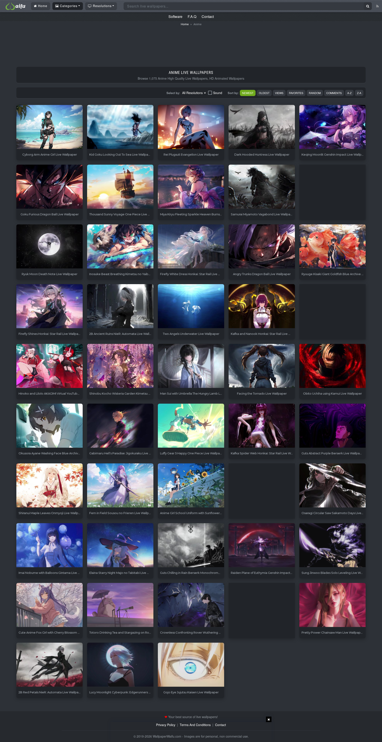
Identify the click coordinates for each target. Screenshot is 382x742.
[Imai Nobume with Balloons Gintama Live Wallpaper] (49, 545)
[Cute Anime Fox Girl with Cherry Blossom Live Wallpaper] (49, 605)
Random (315, 93)
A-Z (349, 93)
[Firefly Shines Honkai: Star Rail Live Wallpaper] (49, 306)
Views (279, 93)
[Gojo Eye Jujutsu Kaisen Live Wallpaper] (191, 665)
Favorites (296, 93)
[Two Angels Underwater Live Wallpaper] (191, 306)
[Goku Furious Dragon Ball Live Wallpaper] (49, 187)
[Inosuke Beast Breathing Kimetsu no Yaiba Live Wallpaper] (120, 246)
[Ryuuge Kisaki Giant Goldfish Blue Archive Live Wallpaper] (332, 246)
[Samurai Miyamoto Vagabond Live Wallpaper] (262, 187)
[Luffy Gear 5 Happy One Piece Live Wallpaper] (191, 426)
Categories (68, 6)
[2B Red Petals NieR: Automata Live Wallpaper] (49, 665)
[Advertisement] (191, 44)
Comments (334, 93)
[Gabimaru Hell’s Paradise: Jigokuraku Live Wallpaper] (120, 426)
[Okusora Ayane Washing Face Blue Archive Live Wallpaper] (49, 426)
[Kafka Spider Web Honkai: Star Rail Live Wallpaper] (262, 426)
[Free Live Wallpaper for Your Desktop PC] (15, 5)
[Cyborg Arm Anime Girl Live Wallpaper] (49, 127)
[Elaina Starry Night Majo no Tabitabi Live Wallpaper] (120, 545)
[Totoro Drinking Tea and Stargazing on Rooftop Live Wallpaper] (120, 605)
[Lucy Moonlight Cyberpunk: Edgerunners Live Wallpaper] (120, 665)
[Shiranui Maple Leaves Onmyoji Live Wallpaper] (49, 485)
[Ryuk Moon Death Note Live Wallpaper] (49, 246)
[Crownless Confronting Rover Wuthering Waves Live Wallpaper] (191, 605)
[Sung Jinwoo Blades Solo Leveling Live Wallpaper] (332, 545)
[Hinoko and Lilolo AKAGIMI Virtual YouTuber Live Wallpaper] (49, 366)
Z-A (359, 93)
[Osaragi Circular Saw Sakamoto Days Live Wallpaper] (332, 485)
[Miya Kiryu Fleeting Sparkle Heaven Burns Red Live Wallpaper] (191, 187)
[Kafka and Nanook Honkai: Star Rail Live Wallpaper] (262, 306)
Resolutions (102, 6)
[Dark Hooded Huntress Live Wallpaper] (262, 127)
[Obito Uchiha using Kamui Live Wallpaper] (332, 366)
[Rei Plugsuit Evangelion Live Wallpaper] (191, 127)
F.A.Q (192, 16)
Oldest (264, 93)
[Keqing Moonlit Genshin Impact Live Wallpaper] (332, 127)
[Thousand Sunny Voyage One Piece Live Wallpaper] (120, 187)
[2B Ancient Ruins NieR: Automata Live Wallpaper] (120, 306)
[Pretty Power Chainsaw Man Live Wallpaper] (332, 605)
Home (42, 6)
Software (175, 16)
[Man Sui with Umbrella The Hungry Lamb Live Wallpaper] (191, 366)
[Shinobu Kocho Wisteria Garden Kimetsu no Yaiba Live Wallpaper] (120, 366)
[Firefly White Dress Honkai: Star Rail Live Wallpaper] (191, 246)
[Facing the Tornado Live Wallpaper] (262, 366)
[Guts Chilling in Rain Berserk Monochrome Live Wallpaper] (191, 545)
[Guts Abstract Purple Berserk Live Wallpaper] (332, 426)
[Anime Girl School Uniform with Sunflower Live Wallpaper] (191, 485)
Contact (208, 16)
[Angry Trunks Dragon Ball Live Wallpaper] (262, 246)
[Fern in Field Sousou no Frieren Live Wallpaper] (120, 485)
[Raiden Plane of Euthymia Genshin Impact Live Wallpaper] (262, 545)
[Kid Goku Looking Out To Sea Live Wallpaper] (120, 127)
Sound (217, 92)
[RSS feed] (377, 6)
